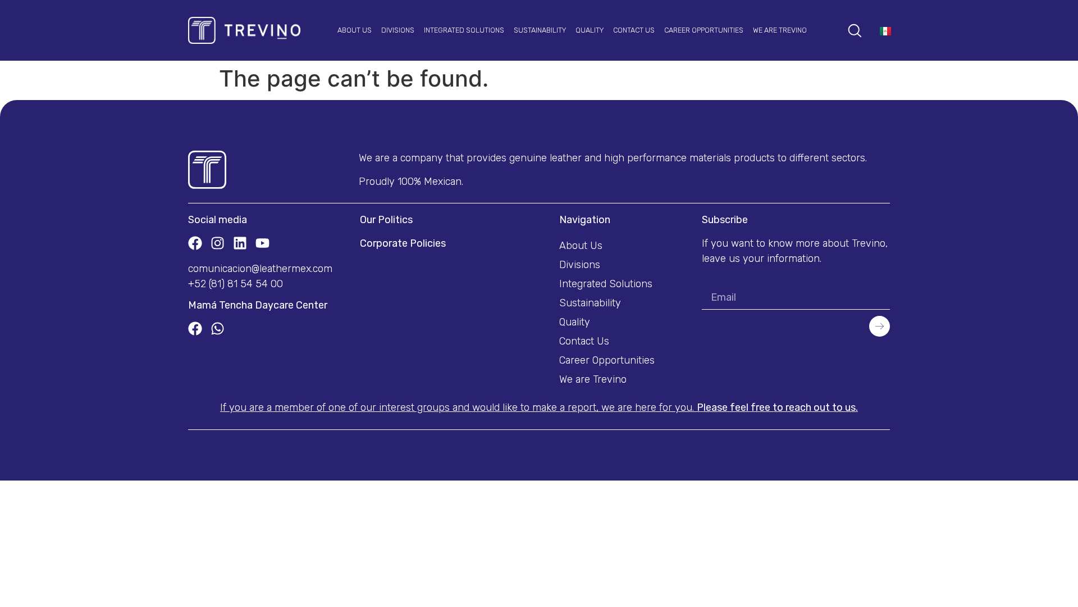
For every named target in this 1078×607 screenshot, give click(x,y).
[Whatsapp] (218, 328)
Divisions (397, 30)
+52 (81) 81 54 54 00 (235, 284)
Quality (589, 30)
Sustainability (540, 30)
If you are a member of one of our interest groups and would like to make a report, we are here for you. (539, 407)
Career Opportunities (703, 30)
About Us (354, 30)
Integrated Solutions (464, 30)
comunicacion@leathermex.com (260, 268)
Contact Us (634, 30)
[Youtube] (262, 243)
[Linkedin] (240, 243)
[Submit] (879, 326)
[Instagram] (218, 243)
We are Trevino (780, 30)
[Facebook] (195, 243)
